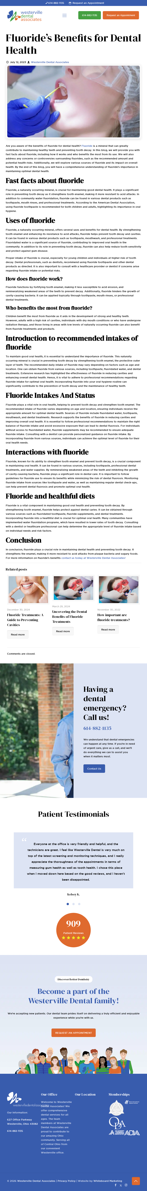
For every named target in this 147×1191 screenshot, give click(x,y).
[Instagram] (126, 1185)
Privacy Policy (67, 1181)
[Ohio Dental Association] (117, 1128)
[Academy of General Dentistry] (116, 1133)
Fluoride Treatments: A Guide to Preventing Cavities (25, 619)
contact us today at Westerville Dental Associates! (93, 558)
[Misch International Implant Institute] (132, 1103)
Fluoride (87, 145)
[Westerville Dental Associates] (24, 15)
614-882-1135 (56, 3)
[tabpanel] (73, 864)
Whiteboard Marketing (107, 1181)
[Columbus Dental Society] (116, 1114)
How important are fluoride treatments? (113, 617)
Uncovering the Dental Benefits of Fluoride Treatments (69, 616)
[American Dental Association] (132, 1134)
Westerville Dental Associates (50, 62)
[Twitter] (121, 1185)
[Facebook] (116, 1185)
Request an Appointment (88, 3)
